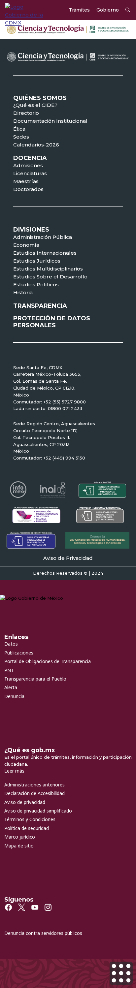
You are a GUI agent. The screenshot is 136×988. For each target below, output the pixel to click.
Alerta (10, 687)
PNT (9, 670)
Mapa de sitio (19, 846)
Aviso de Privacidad (68, 558)
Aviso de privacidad (24, 802)
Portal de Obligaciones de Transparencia (47, 661)
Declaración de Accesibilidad (34, 793)
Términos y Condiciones (29, 819)
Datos (11, 644)
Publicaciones (18, 653)
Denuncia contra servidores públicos (43, 933)
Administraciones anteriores (34, 784)
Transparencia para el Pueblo (35, 679)
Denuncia (14, 696)
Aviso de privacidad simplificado (38, 811)
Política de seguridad (26, 828)
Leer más (14, 771)
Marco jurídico (19, 837)
